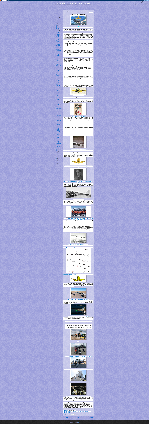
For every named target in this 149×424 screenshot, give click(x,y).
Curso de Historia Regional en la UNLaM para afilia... (58, 105)
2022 (56, 157)
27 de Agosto (57, 49)
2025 (56, 24)
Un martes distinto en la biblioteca (58, 118)
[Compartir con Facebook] (73, 414)
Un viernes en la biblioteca (58, 75)
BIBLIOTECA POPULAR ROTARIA (73, 3)
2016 (56, 163)
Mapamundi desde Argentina (58, 102)
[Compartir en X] (72, 414)
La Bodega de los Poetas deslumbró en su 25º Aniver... (58, 73)
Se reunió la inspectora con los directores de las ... (58, 140)
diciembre (57, 27)
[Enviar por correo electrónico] (71, 414)
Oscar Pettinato (58, 36)
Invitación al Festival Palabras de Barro (58, 108)
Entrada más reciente (66, 417)
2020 (56, 159)
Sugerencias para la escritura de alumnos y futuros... (58, 61)
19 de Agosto (57, 77)
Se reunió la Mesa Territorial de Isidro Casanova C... (58, 120)
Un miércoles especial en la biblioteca (58, 142)
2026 (56, 23)
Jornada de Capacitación (58, 52)
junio (57, 150)
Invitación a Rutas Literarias (58, 126)
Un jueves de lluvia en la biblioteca (58, 78)
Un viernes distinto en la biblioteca (58, 99)
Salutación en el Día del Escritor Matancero (58, 70)
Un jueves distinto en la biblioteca (58, 107)
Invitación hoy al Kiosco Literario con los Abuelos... (58, 137)
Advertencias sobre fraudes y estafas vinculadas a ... (58, 130)
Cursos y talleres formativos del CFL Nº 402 (58, 115)
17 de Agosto (57, 84)
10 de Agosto (57, 113)
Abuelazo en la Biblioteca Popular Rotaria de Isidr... (58, 135)
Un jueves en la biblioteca (58, 54)
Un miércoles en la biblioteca (58, 33)
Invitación (57, 37)
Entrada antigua (91, 417)
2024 (56, 25)
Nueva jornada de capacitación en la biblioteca (58, 48)
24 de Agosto (57, 59)
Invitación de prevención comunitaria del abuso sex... (58, 91)
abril (56, 152)
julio (56, 149)
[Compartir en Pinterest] (74, 414)
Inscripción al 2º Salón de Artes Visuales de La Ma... (58, 132)
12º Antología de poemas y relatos (58, 45)
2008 (56, 172)
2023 (56, 26)
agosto (57, 31)
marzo (57, 153)
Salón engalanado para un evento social (58, 95)
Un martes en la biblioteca (58, 39)
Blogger (78, 422)
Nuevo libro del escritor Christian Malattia (58, 64)
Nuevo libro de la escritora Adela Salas (58, 58)
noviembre (57, 28)
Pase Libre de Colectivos (57, 80)
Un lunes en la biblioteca (57, 41)
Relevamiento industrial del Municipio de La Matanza (58, 124)
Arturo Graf (57, 93)
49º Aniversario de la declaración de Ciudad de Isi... (58, 44)
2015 (56, 164)
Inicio (79, 417)
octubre (57, 29)
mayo (57, 151)
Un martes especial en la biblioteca (58, 85)
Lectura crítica (57, 81)
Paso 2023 (57, 92)
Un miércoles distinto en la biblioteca (58, 112)
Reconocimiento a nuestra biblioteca (58, 67)
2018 (56, 161)
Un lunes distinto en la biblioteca (58, 143)
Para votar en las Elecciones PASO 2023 (58, 98)
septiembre (57, 30)
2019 (56, 160)
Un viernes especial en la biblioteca (58, 50)
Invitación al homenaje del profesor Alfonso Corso (58, 146)
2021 (56, 158)
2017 (56, 162)
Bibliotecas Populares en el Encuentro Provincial (58, 35)
